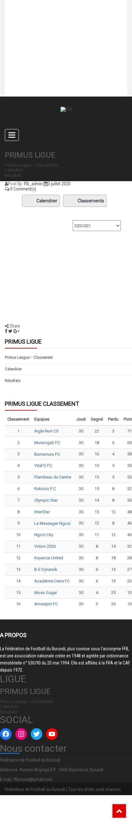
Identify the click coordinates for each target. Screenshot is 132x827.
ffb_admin (33, 183)
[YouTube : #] (52, 734)
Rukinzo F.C (45, 488)
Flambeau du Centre (52, 477)
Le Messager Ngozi (52, 523)
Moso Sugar (45, 592)
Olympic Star (46, 500)
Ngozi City (43, 534)
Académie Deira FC (52, 581)
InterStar (42, 511)
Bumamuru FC (47, 454)
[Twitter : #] (36, 734)
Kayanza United (48, 557)
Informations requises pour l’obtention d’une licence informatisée (57, 72)
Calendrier (47, 200)
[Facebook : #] (6, 734)
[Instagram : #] (21, 734)
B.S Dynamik (45, 569)
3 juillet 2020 (59, 183)
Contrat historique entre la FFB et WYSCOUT (61, 17)
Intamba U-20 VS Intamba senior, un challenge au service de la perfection (62, 43)
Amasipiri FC (46, 603)
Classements (91, 200)
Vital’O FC (43, 465)
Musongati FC (47, 442)
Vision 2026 (45, 546)
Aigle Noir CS (46, 431)
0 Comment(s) (22, 188)
